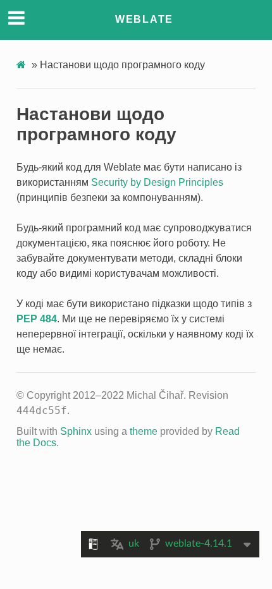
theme (144, 431)
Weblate (144, 19)
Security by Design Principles (157, 182)
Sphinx (76, 431)
